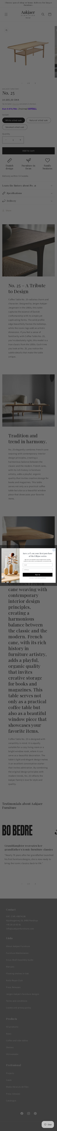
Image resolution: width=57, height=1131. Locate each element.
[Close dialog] (54, 550)
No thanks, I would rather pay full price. (37, 577)
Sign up (37, 574)
